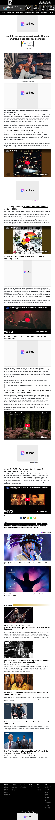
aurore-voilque (36, 525)
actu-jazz (39, 524)
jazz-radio (21, 524)
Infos (37, 12)
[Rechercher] (46, 2)
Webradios (10, 12)
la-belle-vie (35, 527)
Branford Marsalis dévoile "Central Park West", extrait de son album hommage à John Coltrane (26, 752)
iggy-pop (6, 525)
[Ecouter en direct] (43, 2)
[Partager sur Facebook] (20, 518)
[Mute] (21, 8)
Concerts (14, 787)
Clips (13, 786)
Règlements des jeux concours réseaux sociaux (48, 791)
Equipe (6, 787)
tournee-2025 (43, 525)
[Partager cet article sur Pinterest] (27, 518)
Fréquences (19, 12)
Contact (6, 786)
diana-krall (26, 524)
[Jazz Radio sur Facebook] (22, 812)
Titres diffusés (30, 12)
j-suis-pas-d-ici (13, 527)
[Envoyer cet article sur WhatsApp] (30, 518)
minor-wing (7, 527)
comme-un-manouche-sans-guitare (25, 525)
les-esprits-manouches (27, 527)
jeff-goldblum (44, 524)
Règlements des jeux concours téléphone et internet (48, 805)
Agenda (51, 12)
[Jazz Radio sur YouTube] (29, 812)
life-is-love (19, 527)
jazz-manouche (15, 524)
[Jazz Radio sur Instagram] (33, 812)
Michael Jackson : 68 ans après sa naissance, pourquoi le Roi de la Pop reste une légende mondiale (26, 661)
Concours (31, 786)
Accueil (3, 12)
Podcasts (44, 12)
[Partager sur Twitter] (24, 518)
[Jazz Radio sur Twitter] (25, 812)
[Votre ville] (40, 2)
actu (10, 525)
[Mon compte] (49, 2)
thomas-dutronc (33, 524)
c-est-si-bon (14, 525)
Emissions (6, 789)
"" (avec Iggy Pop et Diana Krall (26, 256)
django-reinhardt (8, 524)
